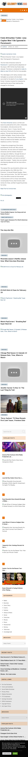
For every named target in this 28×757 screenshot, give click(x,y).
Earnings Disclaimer (7, 699)
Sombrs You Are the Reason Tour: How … (12, 569)
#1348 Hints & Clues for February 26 (13, 291)
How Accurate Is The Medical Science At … (13, 657)
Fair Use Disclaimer (7, 684)
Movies (4, 15)
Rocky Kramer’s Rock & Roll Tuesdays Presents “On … (12, 665)
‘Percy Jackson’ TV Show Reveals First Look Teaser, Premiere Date (13, 419)
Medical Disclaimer (7, 694)
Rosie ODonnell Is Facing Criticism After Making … (12, 589)
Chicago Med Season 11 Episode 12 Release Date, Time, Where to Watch (14, 355)
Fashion (6, 610)
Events (6, 608)
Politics (6, 627)
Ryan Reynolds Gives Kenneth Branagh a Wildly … (13, 500)
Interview (6, 617)
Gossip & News (8, 613)
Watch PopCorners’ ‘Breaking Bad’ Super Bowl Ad (13, 322)
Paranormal (7, 625)
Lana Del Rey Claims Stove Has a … (12, 478)
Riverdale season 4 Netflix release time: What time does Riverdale (13, 259)
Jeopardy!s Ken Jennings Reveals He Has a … (13, 546)
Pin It (2, 201)
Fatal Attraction (8, 123)
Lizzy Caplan (19, 79)
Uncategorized (8, 632)
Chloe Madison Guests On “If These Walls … (14, 660)
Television (7, 629)
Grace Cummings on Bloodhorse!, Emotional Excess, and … (13, 670)
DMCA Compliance (7, 701)
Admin (4, 47)
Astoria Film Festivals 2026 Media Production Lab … (12, 456)
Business (6, 603)
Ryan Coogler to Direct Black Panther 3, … (13, 737)
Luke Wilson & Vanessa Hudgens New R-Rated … (13, 523)
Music (5, 622)
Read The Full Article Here (8, 189)
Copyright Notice (6, 704)
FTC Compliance (6, 696)
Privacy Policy (5, 692)
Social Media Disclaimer (8, 689)
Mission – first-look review (8, 674)
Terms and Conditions (7, 687)
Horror (5, 615)
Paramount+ (4, 65)
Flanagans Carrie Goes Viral (9, 733)
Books (5, 601)
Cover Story (7, 605)
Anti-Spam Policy (6, 706)
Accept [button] (15, 753)
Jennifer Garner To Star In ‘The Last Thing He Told (12, 389)
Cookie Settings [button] (6, 753)
